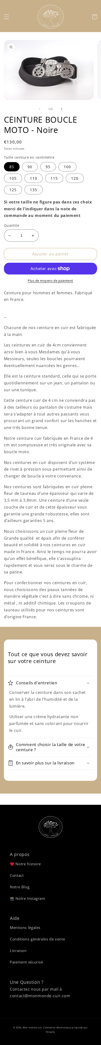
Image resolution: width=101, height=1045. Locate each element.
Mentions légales (25, 927)
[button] (6, 16)
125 (13, 189)
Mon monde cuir (32, 1027)
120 (74, 178)
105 (13, 178)
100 (67, 166)
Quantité (11, 225)
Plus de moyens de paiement (50, 281)
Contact (17, 875)
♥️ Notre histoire (25, 863)
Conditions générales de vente (37, 939)
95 (48, 166)
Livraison (18, 950)
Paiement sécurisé (26, 962)
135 (33, 189)
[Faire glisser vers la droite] (61, 109)
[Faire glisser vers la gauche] (39, 109)
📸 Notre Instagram (27, 898)
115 (54, 178)
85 (11, 166)
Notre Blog (19, 886)
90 (29, 166)
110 (33, 178)
